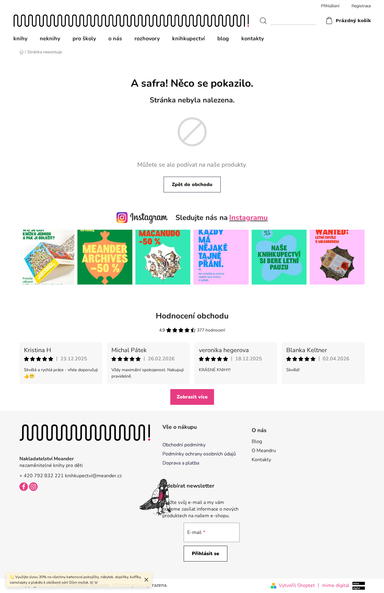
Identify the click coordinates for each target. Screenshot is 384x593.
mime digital (333, 585)
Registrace (361, 6)
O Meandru (264, 450)
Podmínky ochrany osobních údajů (199, 454)
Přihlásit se (205, 553)
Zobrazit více (192, 397)
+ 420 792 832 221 (41, 475)
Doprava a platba (180, 463)
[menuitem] (23, 38)
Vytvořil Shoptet (297, 585)
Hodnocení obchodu (192, 316)
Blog (257, 441)
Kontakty (261, 459)
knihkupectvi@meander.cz (93, 475)
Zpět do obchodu (192, 184)
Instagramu (248, 217)
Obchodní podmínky (184, 444)
